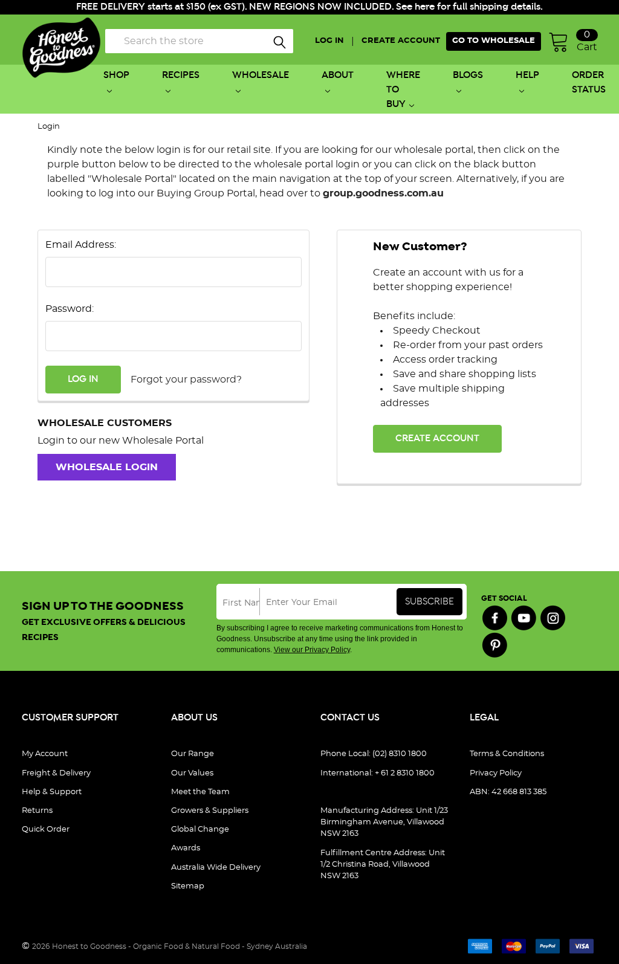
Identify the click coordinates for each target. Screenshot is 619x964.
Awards (185, 848)
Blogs (468, 75)
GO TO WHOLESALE (493, 41)
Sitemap (187, 886)
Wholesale (260, 75)
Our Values (192, 773)
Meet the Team (200, 792)
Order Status (589, 82)
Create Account (437, 438)
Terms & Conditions (507, 754)
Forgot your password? (186, 379)
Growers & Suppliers (209, 811)
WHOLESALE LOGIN (107, 467)
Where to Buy (403, 90)
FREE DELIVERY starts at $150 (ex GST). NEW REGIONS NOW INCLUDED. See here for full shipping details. (309, 7)
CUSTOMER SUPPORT (70, 717)
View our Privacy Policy (312, 649)
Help (527, 75)
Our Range (192, 754)
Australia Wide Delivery (216, 868)
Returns (37, 811)
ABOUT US (194, 717)
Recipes (180, 75)
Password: (69, 309)
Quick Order (46, 829)
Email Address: (80, 245)
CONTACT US (350, 717)
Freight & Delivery (56, 773)
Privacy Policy (496, 773)
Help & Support (52, 792)
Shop (116, 75)
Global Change (200, 829)
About (338, 75)
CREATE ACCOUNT (400, 41)
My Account (45, 754)
